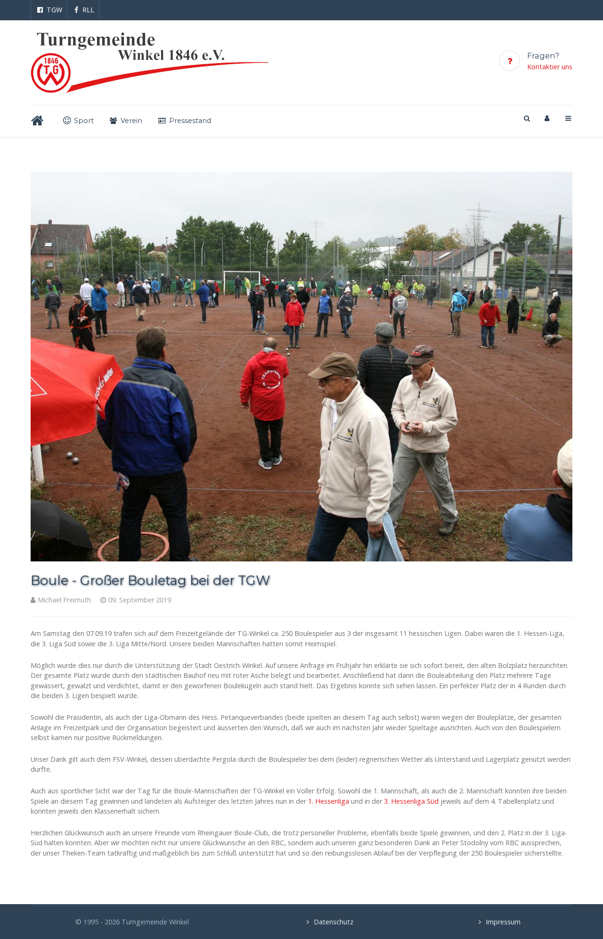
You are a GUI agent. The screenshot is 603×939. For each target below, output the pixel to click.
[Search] (526, 118)
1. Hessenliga (328, 801)
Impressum (503, 921)
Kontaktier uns (549, 66)
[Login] (547, 118)
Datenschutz (333, 921)
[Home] (39, 121)
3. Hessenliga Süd (411, 801)
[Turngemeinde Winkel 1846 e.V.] (150, 62)
